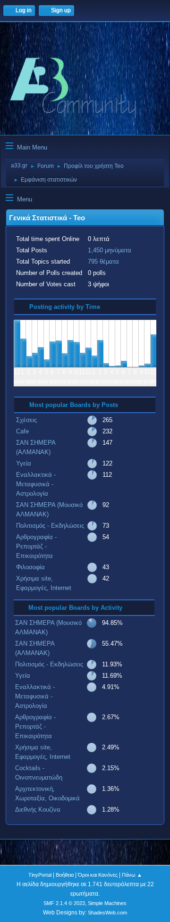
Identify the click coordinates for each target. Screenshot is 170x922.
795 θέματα (103, 261)
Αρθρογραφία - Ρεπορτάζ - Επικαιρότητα (36, 546)
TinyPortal (39, 875)
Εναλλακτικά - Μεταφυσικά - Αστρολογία (36, 484)
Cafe (22, 431)
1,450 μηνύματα (109, 250)
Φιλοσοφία (30, 567)
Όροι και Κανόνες (98, 875)
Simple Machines (107, 903)
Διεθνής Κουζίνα (37, 809)
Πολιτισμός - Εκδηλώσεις (50, 525)
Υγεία (23, 463)
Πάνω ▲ (132, 875)
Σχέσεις (26, 420)
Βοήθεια (65, 875)
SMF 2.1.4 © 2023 (64, 903)
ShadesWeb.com (107, 912)
